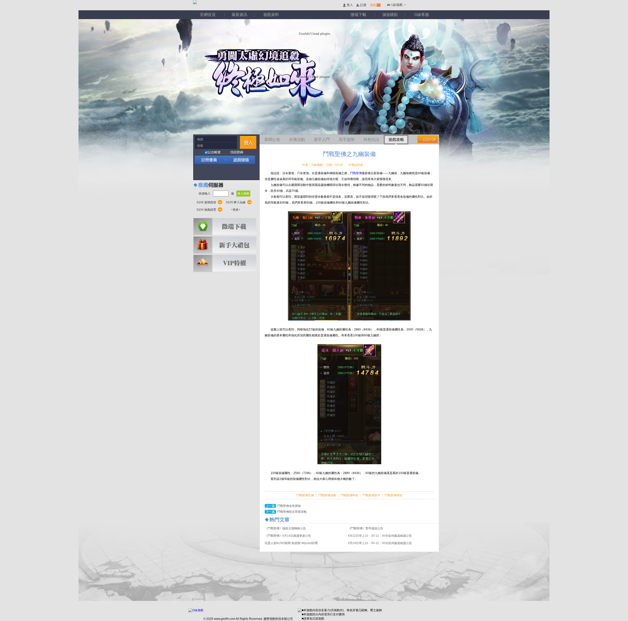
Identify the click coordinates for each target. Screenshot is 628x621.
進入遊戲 (243, 193)
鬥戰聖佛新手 (372, 495)
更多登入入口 (251, 172)
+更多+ (235, 209)
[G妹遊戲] (195, 610)
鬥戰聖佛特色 (349, 495)
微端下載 (358, 14)
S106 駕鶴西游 (206, 202)
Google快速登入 (209, 172)
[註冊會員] (209, 160)
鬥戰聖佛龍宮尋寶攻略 (292, 511)
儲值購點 (390, 14)
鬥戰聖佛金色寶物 (289, 506)
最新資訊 (239, 14)
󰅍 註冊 (361, 5)
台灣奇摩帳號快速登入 (241, 172)
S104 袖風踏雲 (206, 209)
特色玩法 (371, 139)
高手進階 (346, 139)
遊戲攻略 (396, 139)
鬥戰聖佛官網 (305, 495)
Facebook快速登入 (198, 172)
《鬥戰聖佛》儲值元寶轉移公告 (285, 528)
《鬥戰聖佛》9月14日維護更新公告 (288, 535)
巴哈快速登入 (219, 172)
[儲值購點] (239, 160)
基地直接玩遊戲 (230, 172)
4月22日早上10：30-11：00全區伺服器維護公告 (380, 535)
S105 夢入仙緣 (236, 202)
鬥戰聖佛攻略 (327, 495)
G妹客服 (421, 14)
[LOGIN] (248, 142)
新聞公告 (272, 139)
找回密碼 (236, 152)
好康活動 (297, 139)
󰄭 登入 (348, 5)
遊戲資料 (271, 14)
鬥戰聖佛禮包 (393, 495)
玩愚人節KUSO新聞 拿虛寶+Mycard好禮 (291, 543)
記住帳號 (214, 152)
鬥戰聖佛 (356, 173)
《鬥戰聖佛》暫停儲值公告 (365, 528)
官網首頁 (208, 14)
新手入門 (322, 139)
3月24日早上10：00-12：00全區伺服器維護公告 (380, 543)
